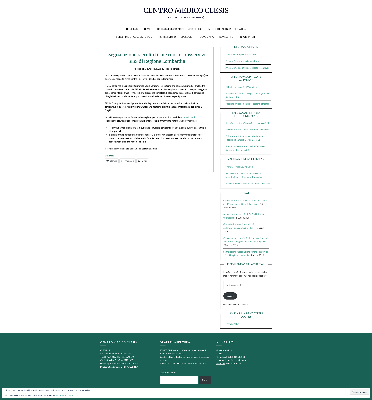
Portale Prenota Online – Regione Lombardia (247, 129)
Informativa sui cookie (64, 395)
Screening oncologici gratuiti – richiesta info (146, 36)
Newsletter (226, 36)
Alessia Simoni (172, 68)
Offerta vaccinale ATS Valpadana (241, 87)
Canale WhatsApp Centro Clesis (241, 54)
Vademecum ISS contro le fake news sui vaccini (248, 183)
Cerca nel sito (168, 372)
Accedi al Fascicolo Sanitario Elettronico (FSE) (248, 123)
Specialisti (188, 36)
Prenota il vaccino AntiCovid (239, 166)
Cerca (205, 380)
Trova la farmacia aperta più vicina (242, 61)
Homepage (132, 29)
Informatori (247, 36)
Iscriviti (230, 296)
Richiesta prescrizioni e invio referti (179, 29)
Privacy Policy (232, 324)
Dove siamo (207, 36)
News (147, 29)
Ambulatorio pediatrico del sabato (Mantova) (247, 67)
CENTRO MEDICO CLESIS (186, 10)
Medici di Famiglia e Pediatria (227, 29)
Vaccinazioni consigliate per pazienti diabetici (247, 103)
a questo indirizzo (190, 117)
